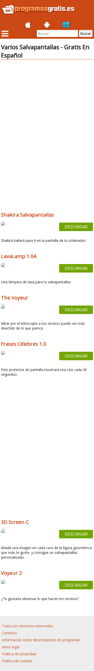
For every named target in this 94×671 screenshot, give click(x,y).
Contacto (9, 633)
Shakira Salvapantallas (27, 214)
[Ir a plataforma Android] (47, 25)
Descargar (76, 227)
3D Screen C (15, 522)
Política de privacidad (19, 654)
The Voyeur (14, 297)
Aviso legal (10, 647)
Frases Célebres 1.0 (23, 343)
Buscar (85, 33)
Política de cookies (17, 661)
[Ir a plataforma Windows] (66, 25)
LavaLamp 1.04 (18, 256)
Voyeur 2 (11, 573)
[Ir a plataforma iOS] (28, 25)
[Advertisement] (47, 98)
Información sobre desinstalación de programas (41, 640)
